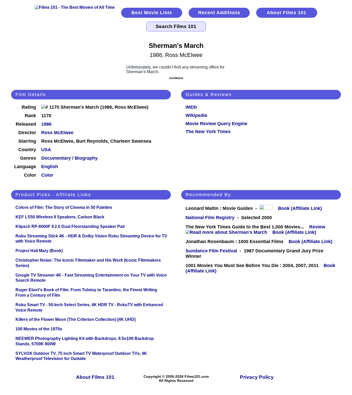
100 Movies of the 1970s (38, 329)
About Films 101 (286, 12)
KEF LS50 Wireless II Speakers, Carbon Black (59, 217)
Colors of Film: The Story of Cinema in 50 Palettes (63, 207)
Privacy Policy (257, 377)
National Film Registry (210, 217)
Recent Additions (219, 12)
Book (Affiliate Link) (300, 208)
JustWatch (176, 78)
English (49, 166)
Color (47, 175)
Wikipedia (196, 115)
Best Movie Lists (151, 12)
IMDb (191, 107)
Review (318, 226)
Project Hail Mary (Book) (39, 250)
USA (46, 149)
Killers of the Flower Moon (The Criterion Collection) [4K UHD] (75, 319)
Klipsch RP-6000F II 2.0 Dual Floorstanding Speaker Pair (70, 226)
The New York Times (208, 131)
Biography (86, 158)
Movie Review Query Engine (216, 123)
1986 (46, 124)
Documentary (56, 158)
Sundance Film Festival (211, 250)
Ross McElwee (57, 132)
